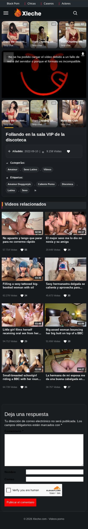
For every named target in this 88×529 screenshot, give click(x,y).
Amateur (12, 169)
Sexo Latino (30, 169)
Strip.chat (8, 45)
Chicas (32, 3)
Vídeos (47, 169)
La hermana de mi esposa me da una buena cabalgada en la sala (65, 379)
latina (11, 190)
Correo (9, 479)
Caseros (49, 3)
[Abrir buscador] (75, 13)
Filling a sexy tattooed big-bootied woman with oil (20, 285)
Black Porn (13, 3)
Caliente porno (46, 184)
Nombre (10, 472)
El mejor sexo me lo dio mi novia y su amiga (64, 240)
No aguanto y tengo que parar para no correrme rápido (22, 240)
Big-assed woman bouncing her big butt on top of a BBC (64, 331)
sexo (25, 190)
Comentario (13, 431)
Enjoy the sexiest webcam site (14, 42)
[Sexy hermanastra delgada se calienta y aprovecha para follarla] (65, 269)
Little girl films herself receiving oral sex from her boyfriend (20, 333)
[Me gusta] (68, 151)
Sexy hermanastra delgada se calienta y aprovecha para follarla (65, 287)
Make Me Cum (69, 120)
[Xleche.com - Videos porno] (28, 13)
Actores (66, 3)
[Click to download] (83, 53)
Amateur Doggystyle (19, 184)
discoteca (67, 184)
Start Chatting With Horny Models (44, 42)
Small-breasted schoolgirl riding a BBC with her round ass (21, 379)
